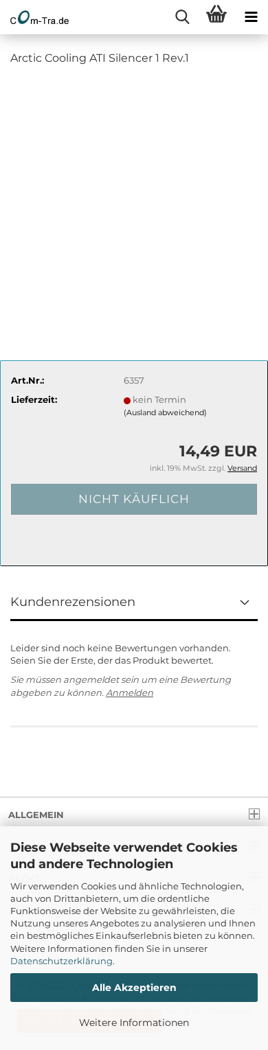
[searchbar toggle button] (182, 17)
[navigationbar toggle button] (251, 17)
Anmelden (129, 692)
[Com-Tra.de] (34, 17)
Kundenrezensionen (72, 601)
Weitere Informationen (134, 1022)
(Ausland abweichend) (165, 412)
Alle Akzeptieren (134, 987)
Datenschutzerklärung (61, 960)
